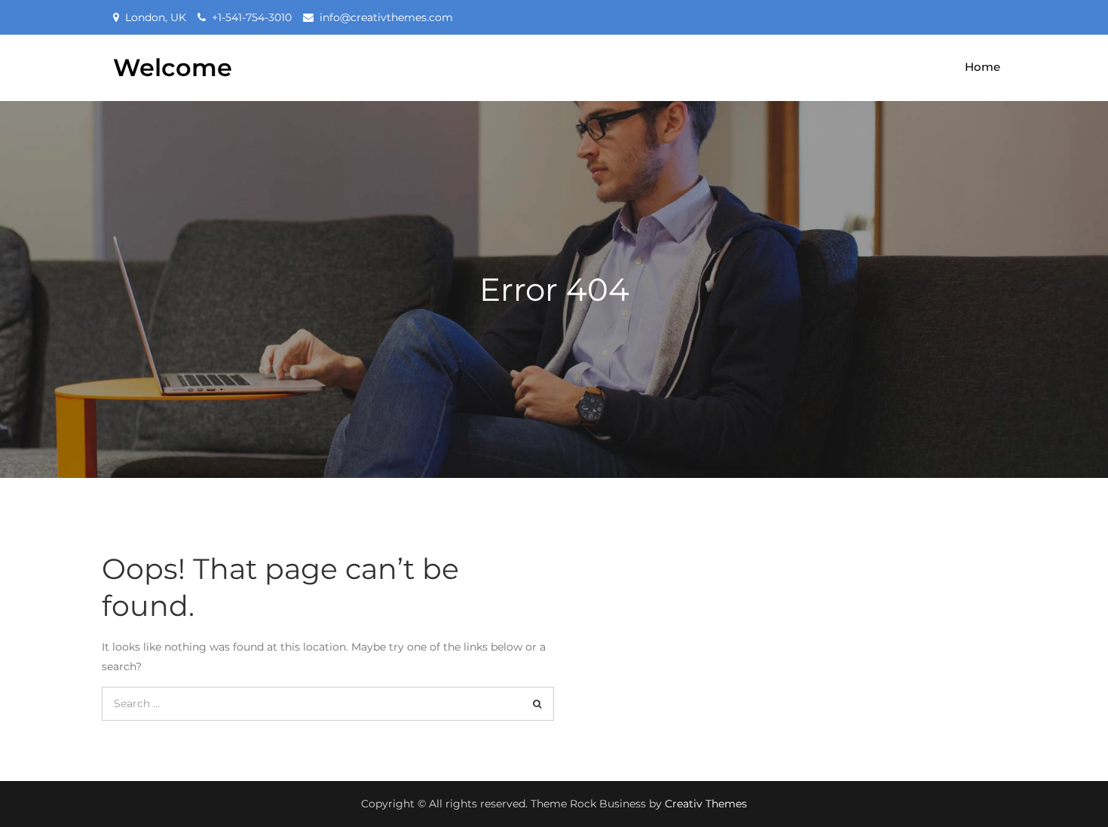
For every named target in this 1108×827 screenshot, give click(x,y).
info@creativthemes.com (386, 17)
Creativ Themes (706, 803)
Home (982, 67)
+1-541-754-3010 (252, 17)
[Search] (537, 704)
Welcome (172, 67)
